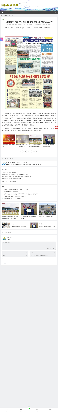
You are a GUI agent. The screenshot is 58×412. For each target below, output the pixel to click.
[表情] (50, 248)
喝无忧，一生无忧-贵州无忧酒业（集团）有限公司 (16, 189)
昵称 (4, 252)
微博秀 (50, 409)
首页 (4, 15)
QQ (31, 255)
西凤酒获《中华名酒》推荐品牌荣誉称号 (11, 178)
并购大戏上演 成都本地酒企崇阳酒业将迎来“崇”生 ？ (16, 196)
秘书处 (11, 162)
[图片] (53, 248)
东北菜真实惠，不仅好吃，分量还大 (12, 198)
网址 (4, 255)
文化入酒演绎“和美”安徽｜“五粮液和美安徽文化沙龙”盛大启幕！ (35, 146)
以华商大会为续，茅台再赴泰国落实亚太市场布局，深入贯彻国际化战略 (21, 194)
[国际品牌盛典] (9, 6)
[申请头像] (54, 238)
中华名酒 (8, 15)
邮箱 (32, 252)
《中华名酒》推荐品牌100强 (9, 172)
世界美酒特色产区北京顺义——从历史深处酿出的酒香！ (22, 146)
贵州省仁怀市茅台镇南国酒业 (9, 181)
